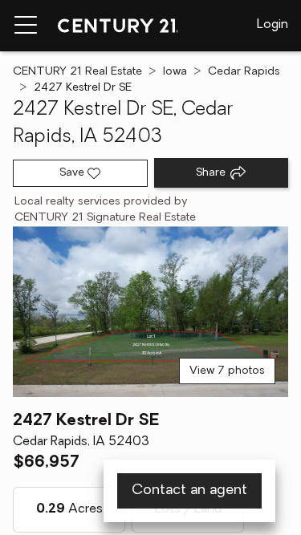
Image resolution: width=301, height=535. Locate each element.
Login (272, 24)
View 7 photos (227, 371)
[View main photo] (150, 311)
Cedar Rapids (244, 72)
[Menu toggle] (26, 26)
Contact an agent (189, 491)
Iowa (175, 72)
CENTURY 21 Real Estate (77, 72)
